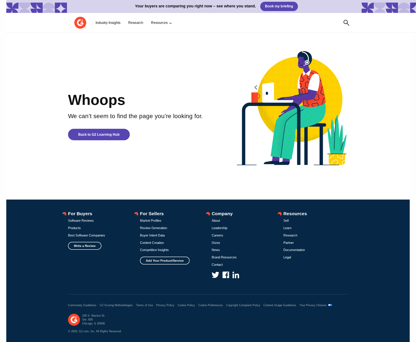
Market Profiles (150, 220)
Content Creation (152, 243)
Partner (288, 243)
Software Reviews (81, 220)
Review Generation (153, 228)
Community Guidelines (82, 305)
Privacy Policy (165, 305)
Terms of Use (144, 305)
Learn (287, 228)
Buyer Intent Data (152, 235)
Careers (217, 235)
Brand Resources (224, 257)
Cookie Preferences (210, 305)
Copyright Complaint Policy (243, 305)
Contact (217, 264)
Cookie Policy (186, 305)
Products (74, 228)
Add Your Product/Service (165, 260)
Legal (287, 257)
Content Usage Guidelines (279, 305)
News (216, 250)
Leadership (219, 228)
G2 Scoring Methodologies (116, 305)
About (216, 220)
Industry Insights (108, 23)
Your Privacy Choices (313, 305)
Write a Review (85, 246)
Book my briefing (279, 6)
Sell (286, 220)
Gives (216, 243)
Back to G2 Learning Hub (99, 134)
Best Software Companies (86, 235)
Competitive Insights (154, 250)
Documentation (294, 250)
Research (135, 23)
